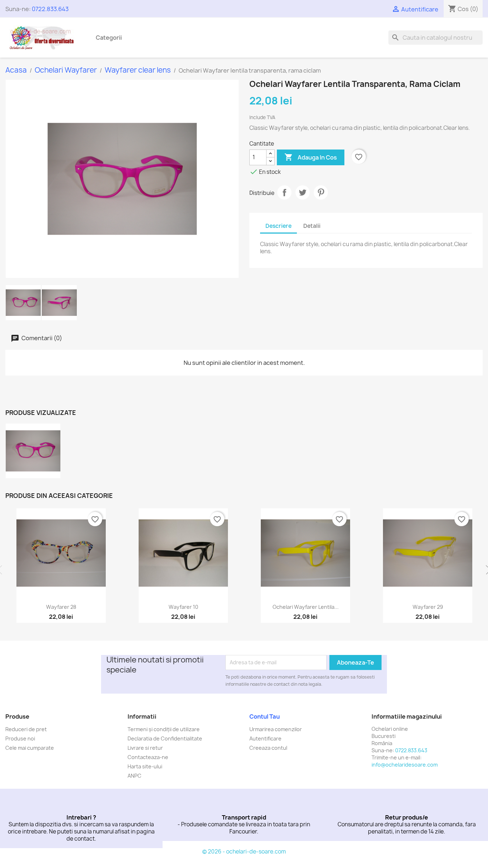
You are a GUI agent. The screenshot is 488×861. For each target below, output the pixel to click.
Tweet (302, 192)
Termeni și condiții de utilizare (164, 729)
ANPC (134, 775)
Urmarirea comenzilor (275, 729)
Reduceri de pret (26, 729)
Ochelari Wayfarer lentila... (306, 606)
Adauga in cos (310, 157)
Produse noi (20, 738)
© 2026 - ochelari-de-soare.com (244, 851)
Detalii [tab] (311, 226)
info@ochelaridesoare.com (405, 764)
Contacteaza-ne (148, 757)
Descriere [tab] (278, 226)
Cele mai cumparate (29, 747)
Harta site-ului (145, 766)
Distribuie (284, 192)
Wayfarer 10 (183, 606)
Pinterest (321, 192)
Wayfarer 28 (61, 606)
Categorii (109, 37)
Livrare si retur (145, 747)
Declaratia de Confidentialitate (165, 738)
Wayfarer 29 (428, 606)
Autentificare (265, 738)
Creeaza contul (268, 747)
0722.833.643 (50, 9)
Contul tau (264, 716)
